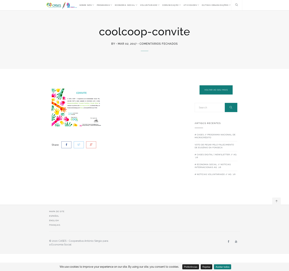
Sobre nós (85, 5)
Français (54, 225)
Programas (103, 5)
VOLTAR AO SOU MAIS (216, 90)
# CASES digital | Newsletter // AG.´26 (216, 156)
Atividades (190, 5)
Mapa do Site (56, 211)
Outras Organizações (215, 5)
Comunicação (170, 5)
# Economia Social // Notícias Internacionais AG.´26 (213, 165)
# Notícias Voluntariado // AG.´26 (215, 174)
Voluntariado (148, 5)
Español (54, 216)
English (54, 220)
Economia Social (125, 5)
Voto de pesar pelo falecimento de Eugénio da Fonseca (214, 146)
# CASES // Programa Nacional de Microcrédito (215, 136)
